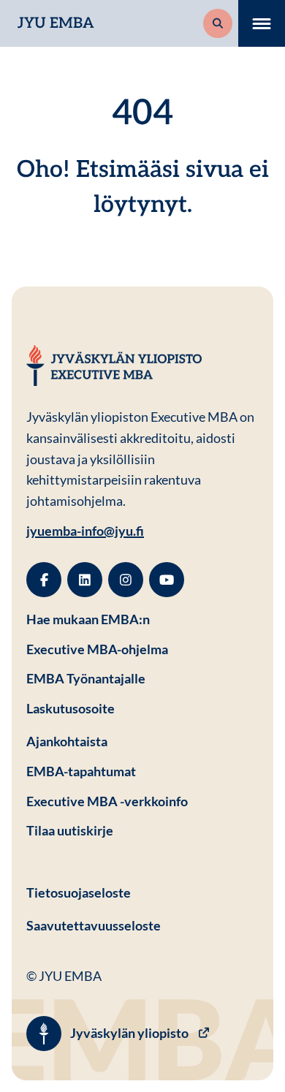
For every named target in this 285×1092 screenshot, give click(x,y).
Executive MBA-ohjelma (97, 649)
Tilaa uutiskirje (69, 830)
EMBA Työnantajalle (85, 678)
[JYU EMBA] (114, 365)
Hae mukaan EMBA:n (88, 619)
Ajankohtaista (66, 741)
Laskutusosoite (142, 707)
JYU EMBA (56, 23)
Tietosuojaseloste (142, 892)
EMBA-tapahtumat (81, 771)
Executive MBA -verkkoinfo (107, 801)
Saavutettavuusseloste (93, 925)
